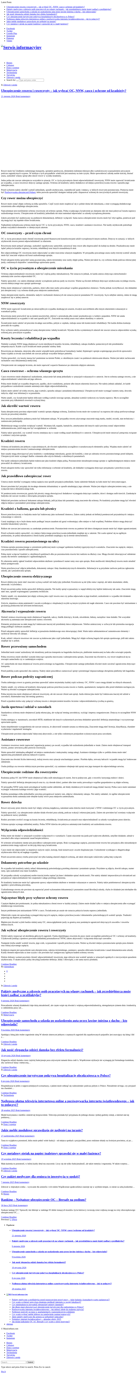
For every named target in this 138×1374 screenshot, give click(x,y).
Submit (30, 1362)
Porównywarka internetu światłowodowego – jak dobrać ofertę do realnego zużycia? (48, 1309)
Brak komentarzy (23, 96)
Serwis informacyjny (20, 1294)
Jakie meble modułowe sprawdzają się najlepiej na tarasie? (31, 21)
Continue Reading (9, 1012)
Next (15, 1219)
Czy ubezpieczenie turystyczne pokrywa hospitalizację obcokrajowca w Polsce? (40, 16)
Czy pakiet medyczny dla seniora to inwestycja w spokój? (40, 1176)
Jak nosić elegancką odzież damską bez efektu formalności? (31, 14)
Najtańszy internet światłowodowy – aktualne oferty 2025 (36, 1319)
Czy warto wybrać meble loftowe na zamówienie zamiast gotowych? (41, 1314)
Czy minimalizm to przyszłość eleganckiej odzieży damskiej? (38, 1304)
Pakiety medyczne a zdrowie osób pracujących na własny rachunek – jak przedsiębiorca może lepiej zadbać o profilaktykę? (58, 9)
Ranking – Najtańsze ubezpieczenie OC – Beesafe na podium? (43, 1199)
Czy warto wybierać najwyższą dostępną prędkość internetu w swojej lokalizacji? (46, 1302)
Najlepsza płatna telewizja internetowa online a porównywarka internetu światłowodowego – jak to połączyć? (53, 19)
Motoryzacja (11, 70)
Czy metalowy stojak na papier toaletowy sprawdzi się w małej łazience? (37, 24)
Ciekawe (10, 65)
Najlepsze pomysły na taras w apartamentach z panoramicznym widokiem (43, 1312)
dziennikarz (9, 966)
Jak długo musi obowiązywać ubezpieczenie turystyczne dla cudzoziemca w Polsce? (48, 1307)
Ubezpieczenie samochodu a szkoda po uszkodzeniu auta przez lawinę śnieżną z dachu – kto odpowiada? (51, 12)
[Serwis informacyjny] (21, 47)
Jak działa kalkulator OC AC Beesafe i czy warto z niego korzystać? (41, 1321)
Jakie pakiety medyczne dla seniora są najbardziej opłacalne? (37, 1317)
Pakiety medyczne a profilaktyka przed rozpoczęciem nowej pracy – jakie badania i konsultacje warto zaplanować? (61, 1300)
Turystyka (10, 75)
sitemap (9, 1324)
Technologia (11, 72)
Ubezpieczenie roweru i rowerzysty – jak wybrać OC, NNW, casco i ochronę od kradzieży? (45, 7)
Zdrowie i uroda (13, 77)
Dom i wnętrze (12, 68)
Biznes (9, 63)
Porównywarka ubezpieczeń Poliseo (20, 192)
